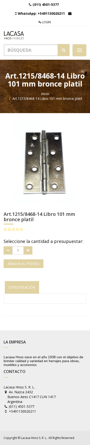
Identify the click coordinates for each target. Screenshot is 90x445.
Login (46, 22)
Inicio (45, 93)
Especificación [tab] (22, 287)
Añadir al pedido (23, 263)
